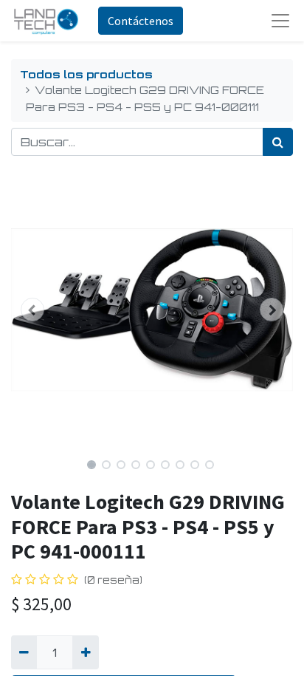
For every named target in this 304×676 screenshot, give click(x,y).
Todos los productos (86, 74)
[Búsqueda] (278, 142)
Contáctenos (140, 20)
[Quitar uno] (24, 652)
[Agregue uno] (85, 652)
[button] (32, 309)
